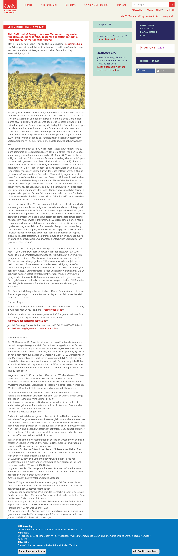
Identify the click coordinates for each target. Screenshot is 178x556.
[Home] (10, 6)
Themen (27, 5)
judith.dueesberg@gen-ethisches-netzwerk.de (32, 328)
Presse (150, 9)
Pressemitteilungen (150, 61)
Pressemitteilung (73, 43)
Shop (158, 9)
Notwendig (26, 526)
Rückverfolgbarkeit (34, 477)
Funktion (24, 542)
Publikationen (49, 5)
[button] (145, 71)
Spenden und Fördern (96, 5)
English (171, 9)
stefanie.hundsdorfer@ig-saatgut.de (27, 320)
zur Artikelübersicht (107, 39)
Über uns (70, 5)
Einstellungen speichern (32, 551)
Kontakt (121, 5)
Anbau (161, 48)
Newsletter (137, 9)
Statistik (24, 532)
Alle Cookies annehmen (145, 551)
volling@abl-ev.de (53, 309)
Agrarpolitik (148, 48)
